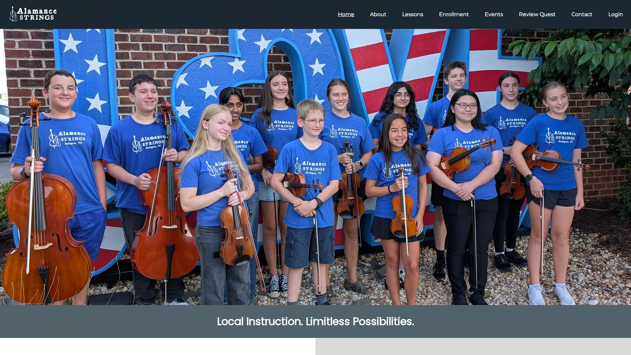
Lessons (412, 14)
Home (346, 14)
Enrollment (454, 14)
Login (615, 14)
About (378, 14)
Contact (582, 14)
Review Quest (537, 14)
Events (494, 14)
